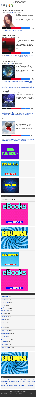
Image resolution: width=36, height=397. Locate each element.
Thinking (28, 114)
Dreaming (7, 56)
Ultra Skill (2, 322)
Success (25, 114)
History (27, 381)
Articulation (7, 138)
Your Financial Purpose (4, 310)
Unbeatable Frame (4, 316)
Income (27, 86)
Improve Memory (26, 139)
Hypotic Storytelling (23, 86)
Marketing (30, 86)
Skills (23, 114)
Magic (29, 383)
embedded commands (8, 381)
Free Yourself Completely (5, 333)
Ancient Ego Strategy (4, 345)
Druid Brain (3, 321)
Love (27, 383)
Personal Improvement (20, 83)
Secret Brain (3, 319)
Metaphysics (6, 87)
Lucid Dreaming (22, 56)
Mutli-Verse (12, 87)
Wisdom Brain (3, 313)
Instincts (21, 383)
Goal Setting (29, 113)
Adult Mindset (7, 30)
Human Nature (7, 82)
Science (11, 113)
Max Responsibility (4, 328)
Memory (29, 112)
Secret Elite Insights (4, 311)
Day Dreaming (4, 56)
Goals (32, 113)
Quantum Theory (26, 87)
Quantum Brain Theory (9, 61)
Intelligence (15, 56)
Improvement (23, 82)
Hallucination (8, 86)
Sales (32, 385)
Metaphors (8, 385)
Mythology (8, 83)
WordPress (22, 391)
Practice (21, 114)
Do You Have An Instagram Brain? (13, 10)
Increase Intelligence (8, 112)
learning (26, 383)
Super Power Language (4, 339)
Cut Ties (2, 327)
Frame (18, 381)
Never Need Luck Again (4, 314)
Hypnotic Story (3, 383)
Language (22, 112)
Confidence (22, 379)
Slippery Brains (3, 342)
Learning (25, 112)
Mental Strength (27, 56)
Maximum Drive (3, 324)
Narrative (12, 83)
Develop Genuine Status (4, 307)
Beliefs (10, 30)
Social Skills (9, 387)
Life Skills (18, 56)
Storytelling (29, 83)
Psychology (25, 83)
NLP (25, 385)
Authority (22, 55)
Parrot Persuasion (4, 341)
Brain (9, 138)
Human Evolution (12, 86)
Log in (25, 391)
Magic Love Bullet (4, 344)
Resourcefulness (7, 113)
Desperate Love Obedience (5, 347)
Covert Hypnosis (27, 81)
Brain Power (13, 30)
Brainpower (13, 139)
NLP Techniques (11, 140)
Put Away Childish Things (5, 302)
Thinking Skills (32, 138)
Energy (14, 381)
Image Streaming (28, 30)
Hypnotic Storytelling (10, 383)
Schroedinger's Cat (31, 87)
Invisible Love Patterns (4, 330)
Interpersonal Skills (28, 82)
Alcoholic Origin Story (4, 296)
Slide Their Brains (3, 338)
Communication (22, 113)
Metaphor (32, 82)
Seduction (5, 387)
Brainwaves (16, 81)
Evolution (3, 82)
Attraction (10, 379)
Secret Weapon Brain (9, 35)
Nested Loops (15, 83)
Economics (2, 381)
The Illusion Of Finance (4, 308)
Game (20, 381)
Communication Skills (18, 30)
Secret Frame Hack (4, 325)
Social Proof (3, 57)
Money (9, 87)
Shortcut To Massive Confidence (6, 297)
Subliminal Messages (17, 387)
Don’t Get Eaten (3, 305)
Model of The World (4, 83)
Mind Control (14, 385)
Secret (33, 56)
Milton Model (10, 385)
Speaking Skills (24, 138)
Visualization (24, 140)
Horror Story (29, 381)
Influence (9, 114)
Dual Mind (32, 379)
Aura (6, 55)
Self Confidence (14, 113)
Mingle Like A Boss (4, 299)
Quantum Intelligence (21, 87)
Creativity (31, 55)
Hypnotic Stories (14, 82)
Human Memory (23, 30)
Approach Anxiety (6, 379)
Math (27, 112)
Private (31, 56)
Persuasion (18, 114)
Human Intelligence (17, 86)
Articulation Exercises (9, 139)
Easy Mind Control (4, 336)
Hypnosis (10, 82)
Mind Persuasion (18, 2)
